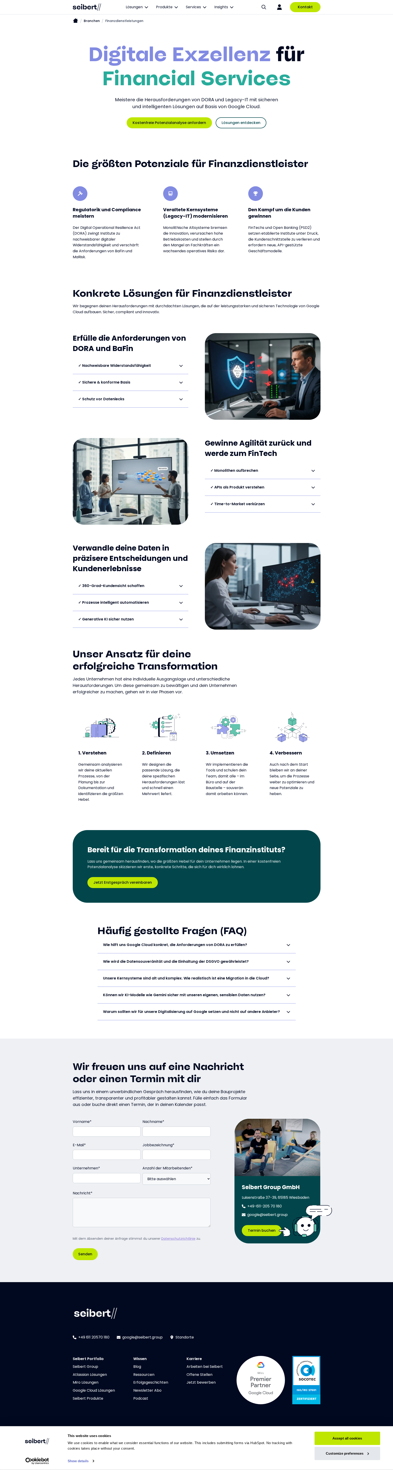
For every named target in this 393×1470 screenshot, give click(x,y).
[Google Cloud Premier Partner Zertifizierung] (261, 1380)
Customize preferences (344, 1453)
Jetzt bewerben (201, 1382)
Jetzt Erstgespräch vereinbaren (122, 882)
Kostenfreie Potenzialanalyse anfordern (169, 122)
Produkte (164, 7)
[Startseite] (75, 21)
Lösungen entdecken (241, 122)
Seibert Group (85, 1366)
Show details (78, 1461)
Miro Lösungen (85, 1382)
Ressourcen (143, 1374)
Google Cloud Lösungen (94, 1390)
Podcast (140, 1398)
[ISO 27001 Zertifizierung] (306, 1380)
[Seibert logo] (87, 7)
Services (193, 7)
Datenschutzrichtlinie (178, 1238)
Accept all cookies (347, 1438)
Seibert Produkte (88, 1398)
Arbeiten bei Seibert (205, 1366)
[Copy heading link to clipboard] (296, 291)
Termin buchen (262, 1230)
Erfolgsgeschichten (150, 1382)
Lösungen (134, 7)
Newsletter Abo (147, 1390)
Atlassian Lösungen (90, 1374)
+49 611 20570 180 (93, 1337)
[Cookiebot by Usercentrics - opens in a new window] (37, 1461)
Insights (221, 7)
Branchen (92, 21)
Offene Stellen (199, 1374)
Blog (137, 1366)
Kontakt (305, 7)
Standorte (185, 1337)
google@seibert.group (142, 1337)
